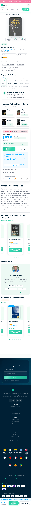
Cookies (15, 438)
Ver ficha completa (14, 292)
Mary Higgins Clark (8, 50)
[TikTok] (13, 400)
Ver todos (3, 302)
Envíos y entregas (15, 421)
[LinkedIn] (17, 400)
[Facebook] (20, 400)
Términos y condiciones (15, 440)
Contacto (15, 426)
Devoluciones (15, 423)
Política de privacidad (15, 436)
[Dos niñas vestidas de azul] (15, 230)
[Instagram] (10, 400)
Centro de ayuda (15, 419)
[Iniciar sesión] (28, 5)
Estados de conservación (15, 428)
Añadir (10, 114)
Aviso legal (15, 434)
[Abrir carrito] (25, 5)
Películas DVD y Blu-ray (15, 408)
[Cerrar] (29, 1)
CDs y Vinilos (15, 411)
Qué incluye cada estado (9, 77)
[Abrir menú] (2, 9)
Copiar (16, 165)
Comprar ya (22, 149)
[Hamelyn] (5, 5)
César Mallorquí (14, 325)
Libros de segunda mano (15, 406)
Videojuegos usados (15, 413)
